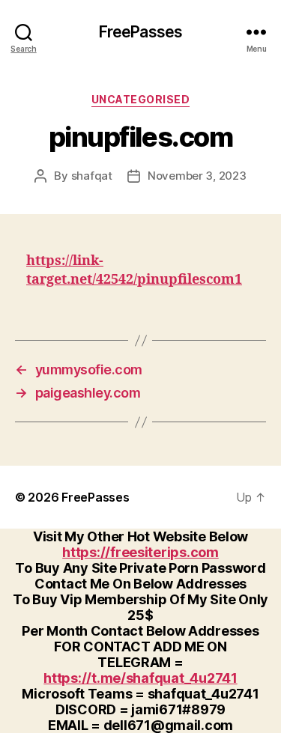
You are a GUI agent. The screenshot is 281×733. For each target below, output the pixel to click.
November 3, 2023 (197, 175)
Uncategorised (140, 99)
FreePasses (140, 32)
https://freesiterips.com (140, 552)
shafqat (91, 175)
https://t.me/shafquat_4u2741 (140, 678)
